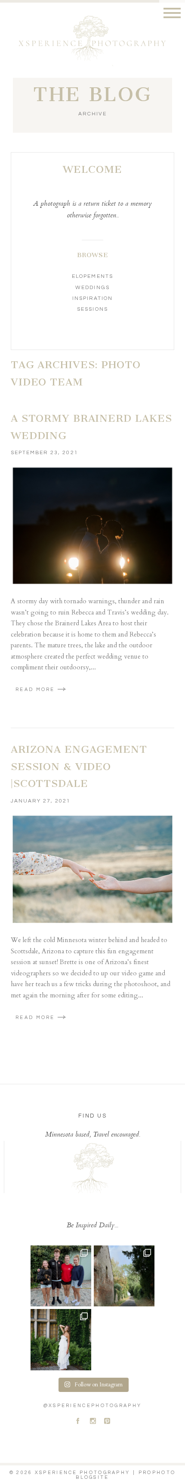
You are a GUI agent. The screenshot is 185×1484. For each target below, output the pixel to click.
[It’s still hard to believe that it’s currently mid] (124, 1275)
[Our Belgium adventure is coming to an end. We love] (61, 1275)
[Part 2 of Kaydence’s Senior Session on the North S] (61, 1339)
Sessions (92, 309)
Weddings (92, 287)
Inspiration (92, 298)
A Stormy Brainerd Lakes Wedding (91, 427)
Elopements (92, 276)
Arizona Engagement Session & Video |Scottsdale (79, 766)
